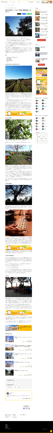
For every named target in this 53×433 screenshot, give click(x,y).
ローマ (22, 375)
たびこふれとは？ (15, 417)
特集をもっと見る (41, 64)
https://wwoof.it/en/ (14, 267)
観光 (31, 341)
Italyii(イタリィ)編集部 (45, 14)
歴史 (31, 366)
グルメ (25, 358)
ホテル (38, 142)
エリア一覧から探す (45, 98)
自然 (37, 138)
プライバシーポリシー (8, 428)
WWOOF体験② (9, 59)
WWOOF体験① (9, 58)
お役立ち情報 (38, 136)
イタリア (23, 341)
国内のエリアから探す (8, 414)
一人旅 (26, 341)
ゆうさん (47, 37)
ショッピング (42, 140)
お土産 (43, 136)
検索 (19, 2)
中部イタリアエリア (27, 366)
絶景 (45, 138)
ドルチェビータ (30, 340)
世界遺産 (29, 341)
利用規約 (6, 427)
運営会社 (6, 424)
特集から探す (14, 414)
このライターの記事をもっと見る (26, 398)
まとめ (8, 61)
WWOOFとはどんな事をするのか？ (12, 57)
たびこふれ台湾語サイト (23, 414)
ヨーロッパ (9, 382)
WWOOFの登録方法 (10, 60)
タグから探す (7, 417)
